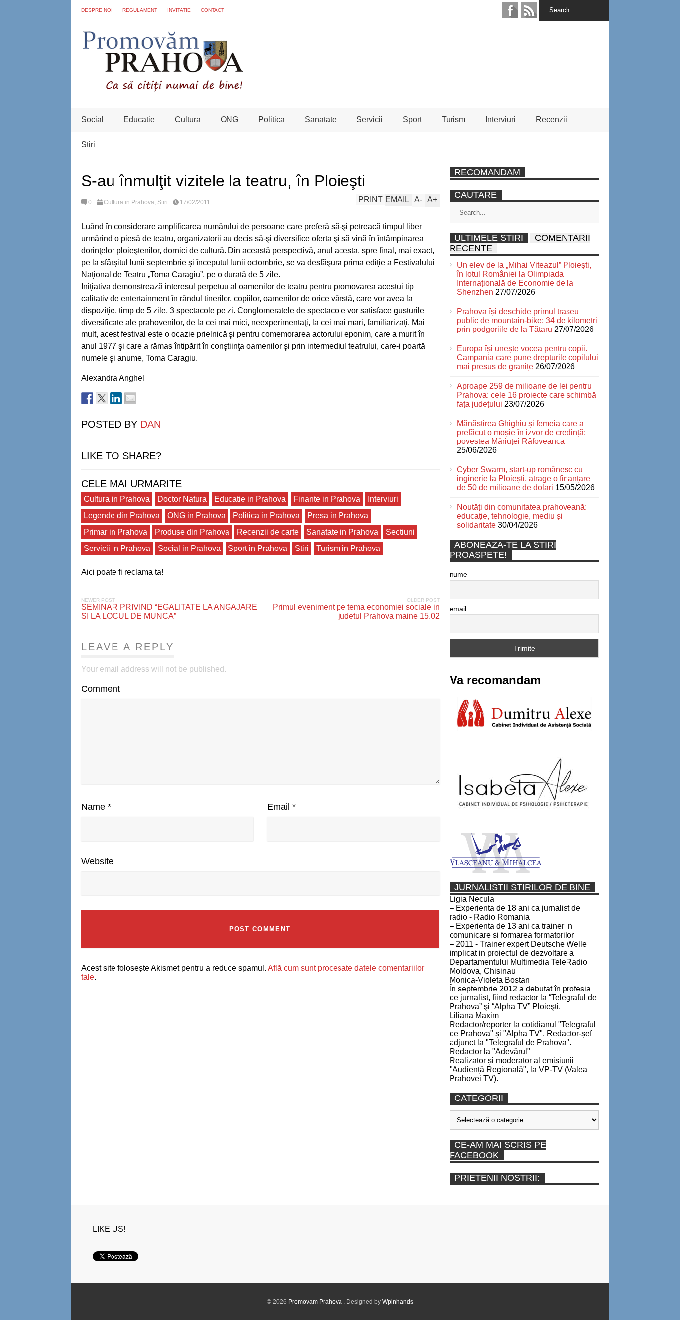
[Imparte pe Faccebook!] (87, 398)
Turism (453, 119)
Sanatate (321, 119)
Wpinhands (397, 1301)
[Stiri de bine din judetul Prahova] (162, 88)
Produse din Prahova (192, 532)
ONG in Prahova (196, 515)
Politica (271, 119)
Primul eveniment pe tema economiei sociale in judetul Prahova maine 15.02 (356, 611)
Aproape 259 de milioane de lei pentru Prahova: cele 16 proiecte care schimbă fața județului (526, 395)
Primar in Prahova (115, 532)
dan (150, 424)
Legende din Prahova (122, 515)
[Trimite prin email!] (130, 398)
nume (458, 574)
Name (96, 807)
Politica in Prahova (266, 515)
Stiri (88, 144)
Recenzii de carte (268, 532)
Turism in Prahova (348, 548)
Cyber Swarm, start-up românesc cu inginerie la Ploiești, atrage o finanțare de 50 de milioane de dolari (523, 478)
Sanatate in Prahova (342, 532)
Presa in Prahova (337, 515)
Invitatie (179, 10)
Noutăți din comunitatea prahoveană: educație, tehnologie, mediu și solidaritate (522, 516)
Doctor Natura (182, 499)
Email (281, 807)
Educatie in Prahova (250, 499)
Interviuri (500, 119)
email (458, 609)
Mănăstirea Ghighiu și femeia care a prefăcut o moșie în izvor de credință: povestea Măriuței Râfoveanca (521, 432)
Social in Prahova (189, 548)
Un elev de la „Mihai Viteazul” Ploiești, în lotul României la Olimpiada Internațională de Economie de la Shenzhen (524, 278)
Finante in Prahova (326, 499)
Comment (100, 689)
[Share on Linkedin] (116, 398)
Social (92, 119)
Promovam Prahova (315, 1301)
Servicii (369, 119)
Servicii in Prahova (117, 548)
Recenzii (551, 119)
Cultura (188, 119)
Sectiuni (400, 532)
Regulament (139, 10)
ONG (229, 119)
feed (529, 10)
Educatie (139, 119)
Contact (212, 10)
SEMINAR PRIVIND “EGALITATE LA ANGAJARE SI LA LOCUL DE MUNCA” (169, 611)
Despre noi (97, 10)
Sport (412, 119)
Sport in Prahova (257, 548)
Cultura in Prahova (129, 202)
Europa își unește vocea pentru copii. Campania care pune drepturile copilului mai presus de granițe (527, 357)
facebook (510, 10)
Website (97, 861)
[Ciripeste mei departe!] (102, 398)
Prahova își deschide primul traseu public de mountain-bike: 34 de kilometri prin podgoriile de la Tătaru (527, 320)
